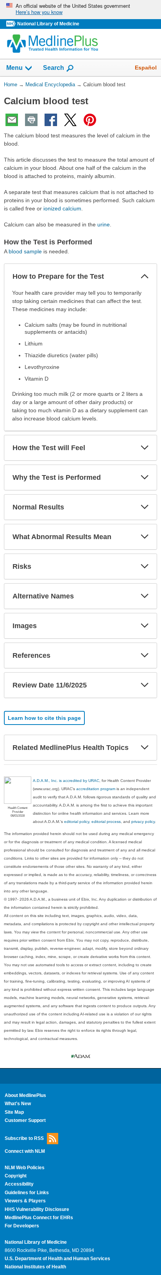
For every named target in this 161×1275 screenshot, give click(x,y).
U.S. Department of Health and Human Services (57, 1258)
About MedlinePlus (25, 1095)
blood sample (25, 251)
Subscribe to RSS (24, 1138)
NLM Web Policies (25, 1167)
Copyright (16, 1176)
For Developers (22, 1226)
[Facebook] (51, 120)
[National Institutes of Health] (11, 24)
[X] (70, 120)
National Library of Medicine (48, 24)
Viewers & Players (25, 1201)
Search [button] (53, 67)
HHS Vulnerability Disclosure (37, 1209)
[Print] (31, 120)
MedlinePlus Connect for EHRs (39, 1217)
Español (146, 67)
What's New (18, 1103)
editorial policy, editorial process (92, 821)
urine (103, 224)
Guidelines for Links (27, 1192)
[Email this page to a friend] (12, 120)
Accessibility (19, 1184)
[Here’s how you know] (80, 9)
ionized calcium (62, 208)
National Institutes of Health (35, 1267)
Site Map (14, 1112)
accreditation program (95, 789)
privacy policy (143, 821)
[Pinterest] (90, 120)
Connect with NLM (25, 1151)
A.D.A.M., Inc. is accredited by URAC (66, 780)
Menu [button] (14, 67)
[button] (144, 276)
